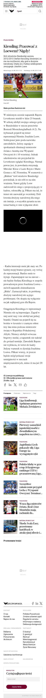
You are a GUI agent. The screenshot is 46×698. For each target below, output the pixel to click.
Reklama (7, 632)
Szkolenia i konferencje (13, 655)
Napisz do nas (9, 619)
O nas (6, 614)
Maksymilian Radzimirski (14, 108)
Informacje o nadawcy (32, 622)
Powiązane (7, 393)
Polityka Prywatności (31, 614)
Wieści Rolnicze (29, 645)
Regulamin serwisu (30, 619)
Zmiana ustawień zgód (32, 617)
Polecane (17, 393)
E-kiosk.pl (27, 632)
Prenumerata (9, 637)
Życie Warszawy (29, 647)
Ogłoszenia (8, 634)
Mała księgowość (30, 639)
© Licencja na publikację (14, 376)
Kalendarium (28, 659)
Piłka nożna (9, 40)
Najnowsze (27, 393)
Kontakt (7, 617)
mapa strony (9, 659)
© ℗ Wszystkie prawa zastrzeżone (18, 378)
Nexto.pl (26, 637)
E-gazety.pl (27, 634)
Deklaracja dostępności (32, 624)
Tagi (34, 393)
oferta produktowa (11, 663)
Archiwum (8, 639)
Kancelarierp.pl (29, 642)
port (19, 11)
